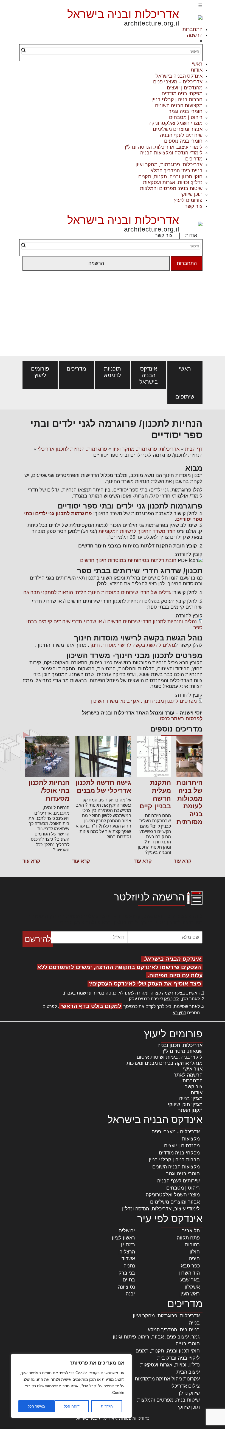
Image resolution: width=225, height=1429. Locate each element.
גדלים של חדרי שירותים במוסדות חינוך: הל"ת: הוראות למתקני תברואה (97, 592)
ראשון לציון (123, 1238)
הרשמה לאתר (188, 1075)
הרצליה (127, 1252)
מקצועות (191, 1139)
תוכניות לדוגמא (112, 372)
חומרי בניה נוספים (183, 141)
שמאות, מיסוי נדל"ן (183, 1051)
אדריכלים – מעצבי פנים (178, 81)
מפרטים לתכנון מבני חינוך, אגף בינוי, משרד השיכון (144, 701)
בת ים (129, 1280)
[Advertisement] (112, 314)
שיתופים (185, 397)
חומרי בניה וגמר (186, 111)
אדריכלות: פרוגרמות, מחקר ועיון (169, 164)
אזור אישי (193, 1069)
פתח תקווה (188, 1238)
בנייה (194, 1323)
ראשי (197, 64)
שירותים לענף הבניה (181, 135)
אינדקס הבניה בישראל (179, 76)
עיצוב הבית (188, 1372)
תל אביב (191, 1230)
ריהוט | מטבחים (186, 117)
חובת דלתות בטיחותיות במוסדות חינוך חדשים (128, 560)
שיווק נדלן (189, 1393)
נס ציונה (126, 1287)
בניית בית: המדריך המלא (176, 170)
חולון (195, 1252)
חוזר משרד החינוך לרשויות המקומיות (136, 531)
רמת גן (128, 1244)
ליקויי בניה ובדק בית (178, 1358)
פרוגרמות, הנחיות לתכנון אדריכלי (72, 449)
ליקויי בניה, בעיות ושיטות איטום (170, 1057)
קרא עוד (183, 860)
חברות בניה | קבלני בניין (177, 99)
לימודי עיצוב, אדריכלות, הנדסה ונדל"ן (164, 147)
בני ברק (127, 1273)
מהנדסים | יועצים (185, 88)
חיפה (194, 1258)
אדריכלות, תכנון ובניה (180, 1045)
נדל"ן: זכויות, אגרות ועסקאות (173, 182)
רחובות (192, 1244)
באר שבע (190, 1280)
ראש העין (190, 1294)
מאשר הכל (36, 1406)
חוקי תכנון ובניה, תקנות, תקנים (170, 176)
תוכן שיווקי (192, 194)
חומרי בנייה (188, 1343)
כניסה (111, 993)
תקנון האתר (190, 1110)
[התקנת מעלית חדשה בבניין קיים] (154, 757)
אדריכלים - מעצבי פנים (175, 1131)
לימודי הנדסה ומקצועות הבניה (171, 153)
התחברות (192, 29)
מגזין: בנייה (191, 1098)
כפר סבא (190, 1266)
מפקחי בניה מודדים (182, 93)
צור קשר (194, 206)
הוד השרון (189, 1273)
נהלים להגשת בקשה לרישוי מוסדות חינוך (132, 645)
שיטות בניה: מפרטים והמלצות (171, 188)
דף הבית (194, 449)
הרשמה (195, 35)
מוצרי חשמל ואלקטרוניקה (175, 123)
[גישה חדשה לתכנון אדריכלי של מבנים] (103, 757)
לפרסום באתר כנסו (181, 718)
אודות (197, 70)
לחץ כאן (171, 998)
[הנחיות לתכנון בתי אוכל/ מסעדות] (47, 757)
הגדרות (107, 1406)
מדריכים (194, 159)
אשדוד (128, 1258)
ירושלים (127, 1230)
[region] (71, 1386)
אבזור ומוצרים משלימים (178, 129)
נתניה (129, 1266)
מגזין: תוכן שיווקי (185, 1104)
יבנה (130, 1294)
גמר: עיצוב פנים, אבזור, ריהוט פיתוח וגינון (156, 1337)
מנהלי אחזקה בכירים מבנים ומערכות (164, 1063)
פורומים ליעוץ (188, 200)
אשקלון (192, 1287)
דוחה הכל (72, 1406)
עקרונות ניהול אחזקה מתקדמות (167, 1379)
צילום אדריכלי (185, 1386)
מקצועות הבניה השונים (179, 105)
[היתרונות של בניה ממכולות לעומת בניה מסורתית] (189, 757)
